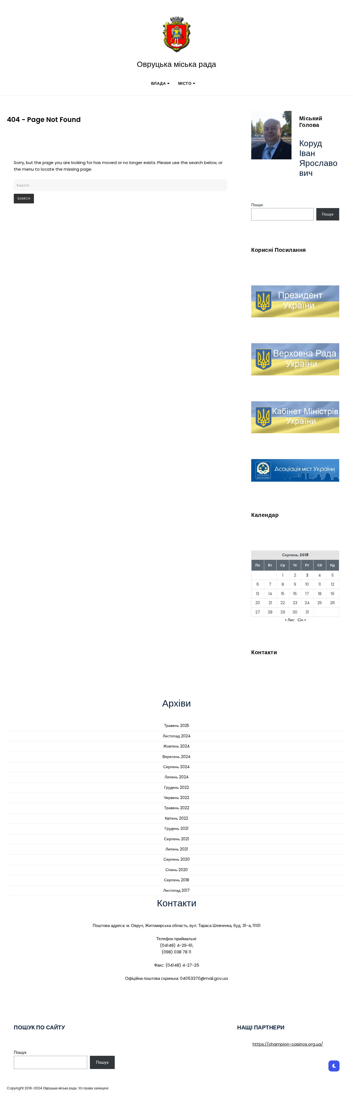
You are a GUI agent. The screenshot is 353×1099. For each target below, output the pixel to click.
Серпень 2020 (177, 859)
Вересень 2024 (176, 756)
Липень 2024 (177, 777)
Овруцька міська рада (176, 64)
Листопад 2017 (176, 890)
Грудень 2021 (176, 828)
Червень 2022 (176, 797)
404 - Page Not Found (44, 119)
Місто (185, 83)
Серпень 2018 (176, 880)
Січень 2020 (176, 869)
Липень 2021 (176, 849)
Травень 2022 (176, 808)
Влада (158, 83)
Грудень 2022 (176, 787)
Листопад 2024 (177, 736)
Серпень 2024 (176, 767)
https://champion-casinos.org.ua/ (288, 1044)
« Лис (289, 620)
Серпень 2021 (176, 839)
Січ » (302, 620)
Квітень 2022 (176, 818)
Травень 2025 (176, 725)
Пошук (257, 205)
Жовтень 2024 (176, 746)
